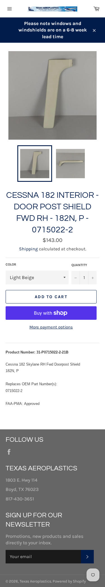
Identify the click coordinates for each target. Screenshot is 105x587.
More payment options (51, 327)
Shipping (28, 248)
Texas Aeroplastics (35, 581)
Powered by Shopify (69, 581)
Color (11, 264)
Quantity (79, 265)
